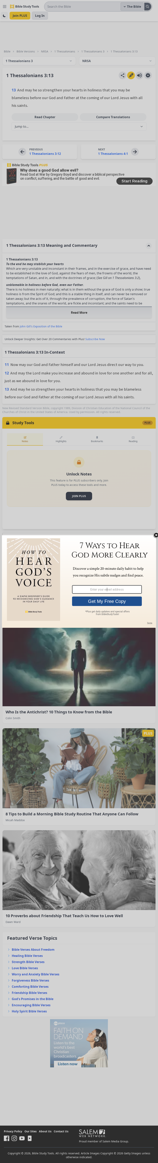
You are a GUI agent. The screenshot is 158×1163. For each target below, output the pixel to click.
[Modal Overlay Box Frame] (79, 581)
